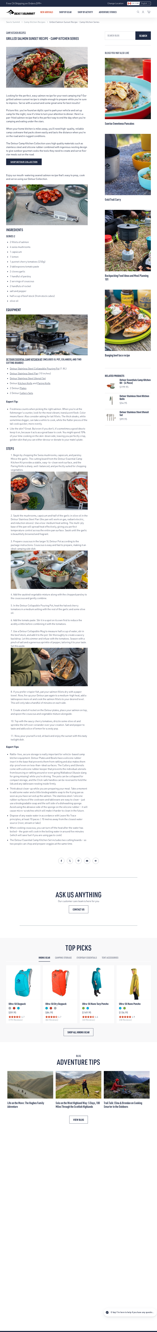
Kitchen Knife (25, 383)
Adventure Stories (108, 12)
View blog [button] (78, 1119)
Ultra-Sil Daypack (17, 1003)
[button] (139, 3)
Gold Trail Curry (113, 199)
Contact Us (78, 909)
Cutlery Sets (26, 393)
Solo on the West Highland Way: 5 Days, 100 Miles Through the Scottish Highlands (78, 1105)
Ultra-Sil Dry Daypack (55, 1003)
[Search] (138, 12)
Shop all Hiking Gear (78, 1032)
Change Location (115, 3)
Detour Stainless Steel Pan (24, 373)
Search (143, 35)
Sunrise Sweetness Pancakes (119, 123)
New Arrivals (46, 12)
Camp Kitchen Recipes (16, 32)
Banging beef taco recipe (117, 355)
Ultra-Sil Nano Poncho (130, 1003)
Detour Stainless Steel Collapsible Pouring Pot (34, 368)
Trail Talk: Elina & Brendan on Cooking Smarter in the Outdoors (123, 1105)
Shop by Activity (85, 12)
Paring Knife (43, 383)
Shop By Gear (65, 12)
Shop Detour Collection (23, 162)
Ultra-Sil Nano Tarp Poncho (95, 1003)
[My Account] (143, 12)
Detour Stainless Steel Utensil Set (28, 378)
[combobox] (120, 35)
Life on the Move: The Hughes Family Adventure (25, 1105)
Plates (23, 388)
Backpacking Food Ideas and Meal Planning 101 (126, 277)
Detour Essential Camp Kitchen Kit (24, 359)
